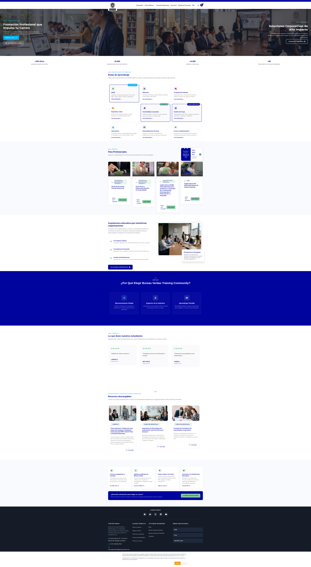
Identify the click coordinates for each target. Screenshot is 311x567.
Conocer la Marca (138, 485)
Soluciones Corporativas (119, 267)
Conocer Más (185, 485)
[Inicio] (112, 5)
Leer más (130, 450)
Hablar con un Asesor (191, 495)
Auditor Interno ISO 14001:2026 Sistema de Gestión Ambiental (191, 185)
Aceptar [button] (177, 563)
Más (193, 5)
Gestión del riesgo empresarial (168, 181)
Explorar (122, 200)
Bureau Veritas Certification (156, 533)
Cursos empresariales (138, 537)
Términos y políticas (138, 534)
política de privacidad (179, 555)
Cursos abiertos (149, 5)
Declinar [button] (185, 563)
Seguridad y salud (178, 540)
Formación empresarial (162, 5)
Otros (175, 535)
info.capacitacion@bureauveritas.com (119, 549)
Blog (150, 527)
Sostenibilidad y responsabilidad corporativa (118, 182)
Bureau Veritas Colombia (156, 530)
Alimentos (115, 424)
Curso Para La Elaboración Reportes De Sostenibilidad (142, 188)
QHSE (188, 180)
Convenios (174, 5)
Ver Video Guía (113, 485)
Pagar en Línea (162, 485)
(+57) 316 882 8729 (116, 544)
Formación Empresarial (151, 424)
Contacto (151, 536)
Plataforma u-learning (184, 5)
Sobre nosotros (136, 527)
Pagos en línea (136, 530)
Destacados (140, 5)
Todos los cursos (137, 541)
